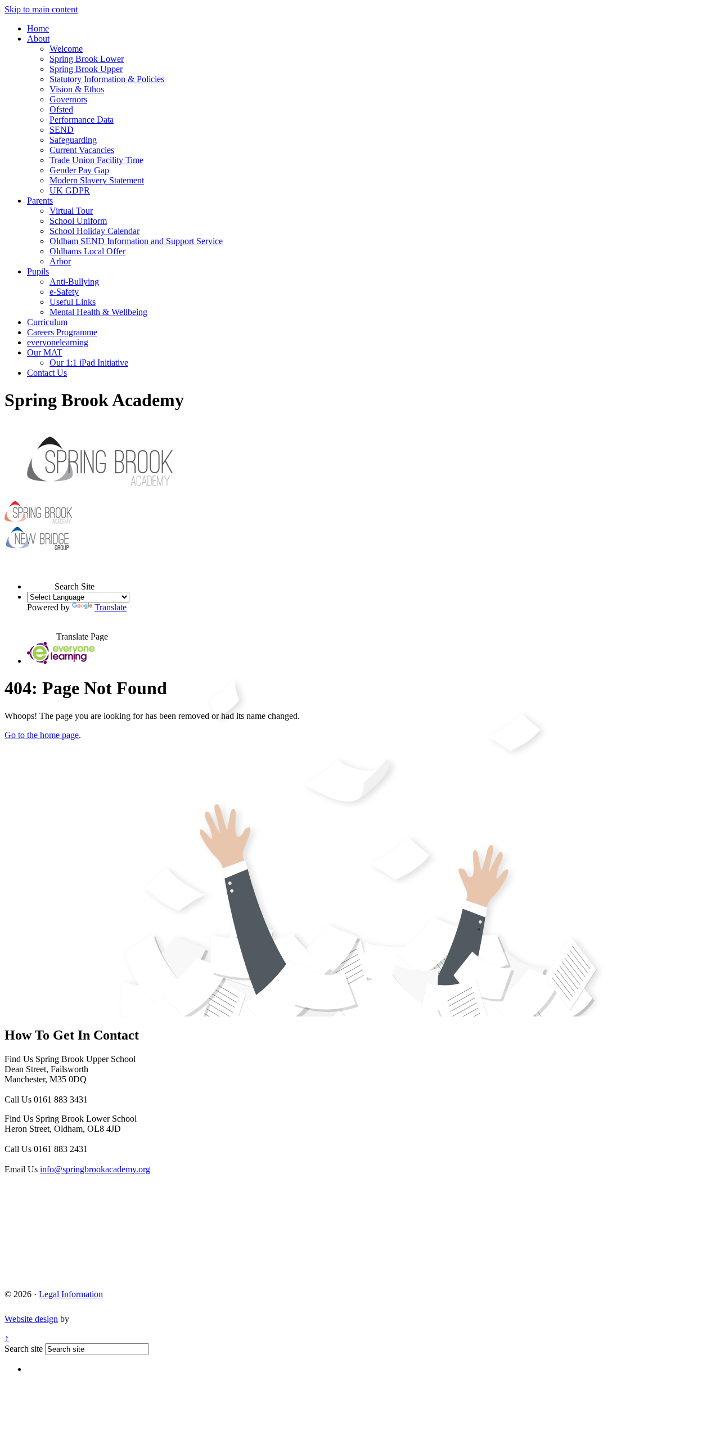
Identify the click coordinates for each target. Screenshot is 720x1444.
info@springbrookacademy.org (95, 1169)
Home (38, 28)
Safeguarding (73, 140)
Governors (68, 99)
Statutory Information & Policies (107, 79)
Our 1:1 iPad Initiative (89, 362)
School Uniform (78, 221)
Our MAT (44, 352)
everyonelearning (57, 342)
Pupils (38, 271)
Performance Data (82, 119)
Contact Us (47, 372)
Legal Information (71, 1294)
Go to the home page (41, 735)
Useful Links (73, 302)
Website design (31, 1319)
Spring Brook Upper (86, 69)
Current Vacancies (82, 150)
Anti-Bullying (74, 281)
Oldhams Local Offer (87, 251)
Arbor (60, 261)
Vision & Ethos (77, 89)
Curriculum (47, 322)
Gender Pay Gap (79, 170)
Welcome (66, 48)
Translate (110, 607)
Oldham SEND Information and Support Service (136, 241)
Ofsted (61, 109)
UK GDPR (70, 190)
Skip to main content (41, 9)
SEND (62, 129)
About (38, 38)
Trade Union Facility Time (96, 160)
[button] (41, 576)
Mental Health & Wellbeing (98, 312)
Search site (23, 1348)
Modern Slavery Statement (97, 180)
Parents (40, 200)
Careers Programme (62, 332)
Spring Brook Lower (87, 59)
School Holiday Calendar (95, 231)
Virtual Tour (71, 210)
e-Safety (64, 291)
